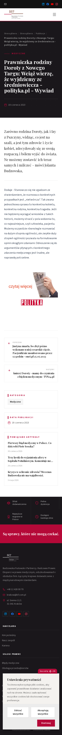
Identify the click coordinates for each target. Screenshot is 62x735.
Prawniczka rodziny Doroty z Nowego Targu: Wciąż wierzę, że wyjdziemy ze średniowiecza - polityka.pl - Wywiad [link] (30, 41)
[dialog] (31, 701)
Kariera (6, 645)
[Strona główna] (11, 557)
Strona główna (10, 33)
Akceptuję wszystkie (43, 712)
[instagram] (56, 4)
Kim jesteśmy (9, 635)
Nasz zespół (9, 640)
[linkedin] (43, 4)
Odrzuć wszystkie (18, 712)
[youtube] (52, 4)
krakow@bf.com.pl (16, 595)
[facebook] (47, 4)
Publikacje (40, 33)
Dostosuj (46, 723)
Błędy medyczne (11, 663)
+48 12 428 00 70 (15, 589)
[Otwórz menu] (54, 14)
